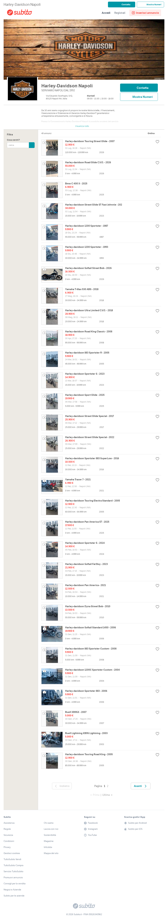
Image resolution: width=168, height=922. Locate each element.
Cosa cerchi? (13, 139)
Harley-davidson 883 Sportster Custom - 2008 (90, 648)
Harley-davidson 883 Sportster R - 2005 (87, 352)
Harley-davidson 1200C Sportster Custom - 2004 (92, 669)
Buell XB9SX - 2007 (75, 712)
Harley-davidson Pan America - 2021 (85, 585)
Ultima (106, 794)
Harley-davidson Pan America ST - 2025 (87, 521)
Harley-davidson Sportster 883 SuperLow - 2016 (92, 458)
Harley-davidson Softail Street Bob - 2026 (88, 268)
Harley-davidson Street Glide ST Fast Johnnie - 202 (93, 204)
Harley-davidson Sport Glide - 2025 (85, 394)
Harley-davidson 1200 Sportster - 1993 (86, 246)
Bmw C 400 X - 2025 (76, 183)
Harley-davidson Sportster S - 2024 (85, 542)
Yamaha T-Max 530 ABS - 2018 (81, 289)
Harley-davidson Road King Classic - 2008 (88, 331)
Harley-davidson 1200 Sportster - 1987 (86, 225)
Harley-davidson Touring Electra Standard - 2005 (92, 500)
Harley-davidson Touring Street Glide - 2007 (90, 141)
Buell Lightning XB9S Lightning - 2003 (86, 733)
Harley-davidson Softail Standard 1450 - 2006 (90, 627)
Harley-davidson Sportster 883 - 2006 (86, 690)
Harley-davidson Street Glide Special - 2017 (89, 416)
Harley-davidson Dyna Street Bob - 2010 (87, 606)
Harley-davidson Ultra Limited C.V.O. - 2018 (89, 310)
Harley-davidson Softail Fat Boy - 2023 (86, 564)
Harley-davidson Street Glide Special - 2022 (89, 437)
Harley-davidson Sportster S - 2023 (85, 373)
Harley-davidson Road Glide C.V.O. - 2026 (88, 162)
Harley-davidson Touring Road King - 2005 (89, 754)
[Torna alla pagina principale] (26, 13)
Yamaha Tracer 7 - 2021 (78, 479)
